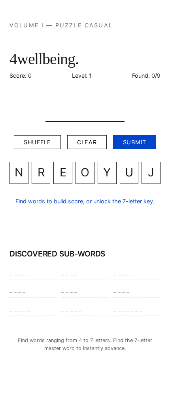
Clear (87, 142)
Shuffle (37, 142)
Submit (134, 142)
